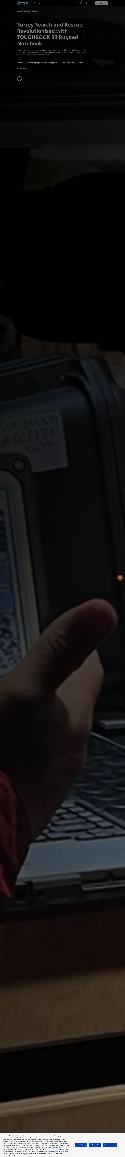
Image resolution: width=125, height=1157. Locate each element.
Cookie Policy (52, 1151)
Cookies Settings (81, 1145)
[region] (62, 1145)
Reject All (95, 1145)
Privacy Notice (63, 1151)
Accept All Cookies (110, 1145)
